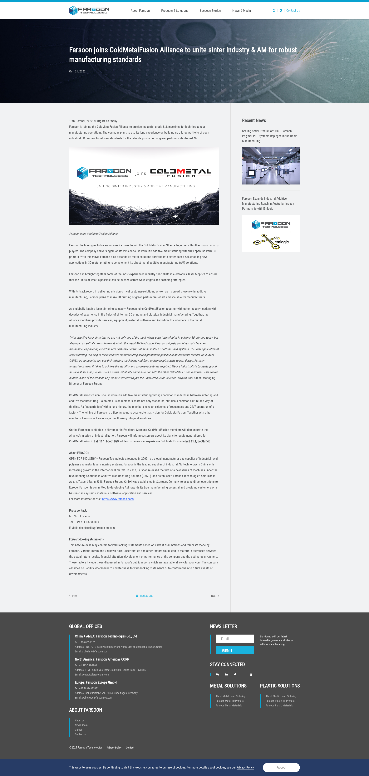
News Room (81, 725)
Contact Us (293, 10)
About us (79, 720)
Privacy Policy (114, 747)
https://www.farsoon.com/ (118, 499)
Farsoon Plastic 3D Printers (280, 700)
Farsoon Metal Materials (229, 705)
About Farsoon (140, 10)
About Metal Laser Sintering (230, 696)
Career (78, 729)
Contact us (80, 734)
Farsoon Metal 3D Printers (230, 700)
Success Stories (210, 10)
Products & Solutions (174, 10)
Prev (74, 595)
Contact (130, 747)
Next (213, 595)
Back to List (146, 595)
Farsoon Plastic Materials (279, 705)
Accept (281, 767)
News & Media (241, 10)
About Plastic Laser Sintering (281, 696)
